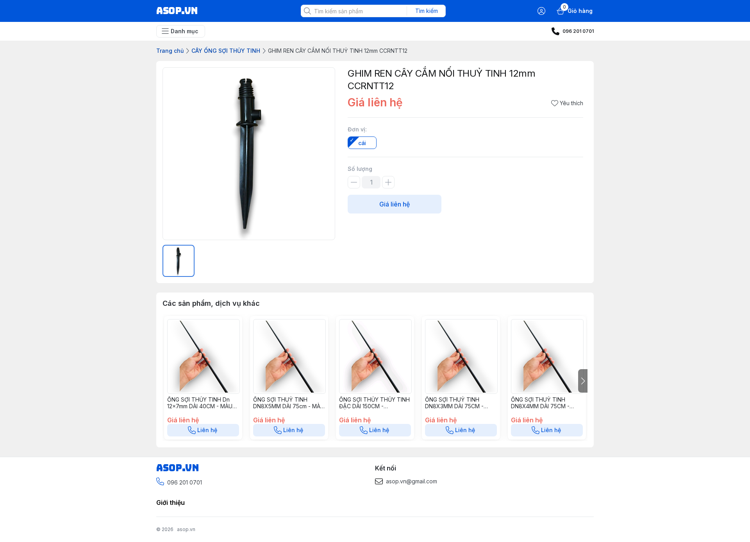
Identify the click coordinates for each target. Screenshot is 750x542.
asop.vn (186, 529)
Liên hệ (207, 430)
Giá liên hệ (394, 204)
